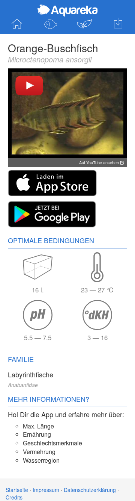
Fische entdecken (51, 24)
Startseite (17, 24)
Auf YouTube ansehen (99, 162)
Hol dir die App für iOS (118, 24)
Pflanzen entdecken (84, 24)
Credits (14, 497)
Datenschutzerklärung (90, 489)
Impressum (46, 489)
